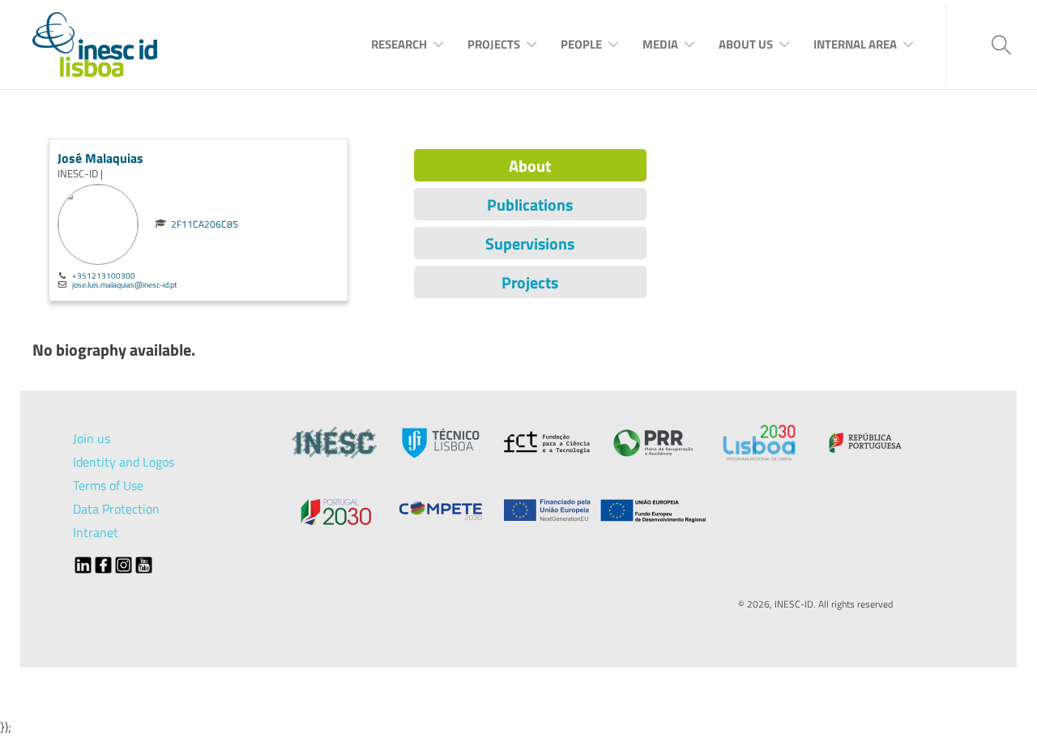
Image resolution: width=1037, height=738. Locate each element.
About (530, 165)
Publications (530, 204)
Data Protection (116, 508)
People (581, 44)
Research (399, 44)
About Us (746, 44)
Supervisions (529, 243)
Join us (91, 438)
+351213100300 (103, 275)
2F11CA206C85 (204, 224)
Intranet (95, 532)
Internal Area (855, 44)
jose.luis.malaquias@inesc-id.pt (124, 284)
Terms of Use (108, 485)
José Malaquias (100, 158)
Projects (493, 44)
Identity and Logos (123, 461)
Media (660, 44)
